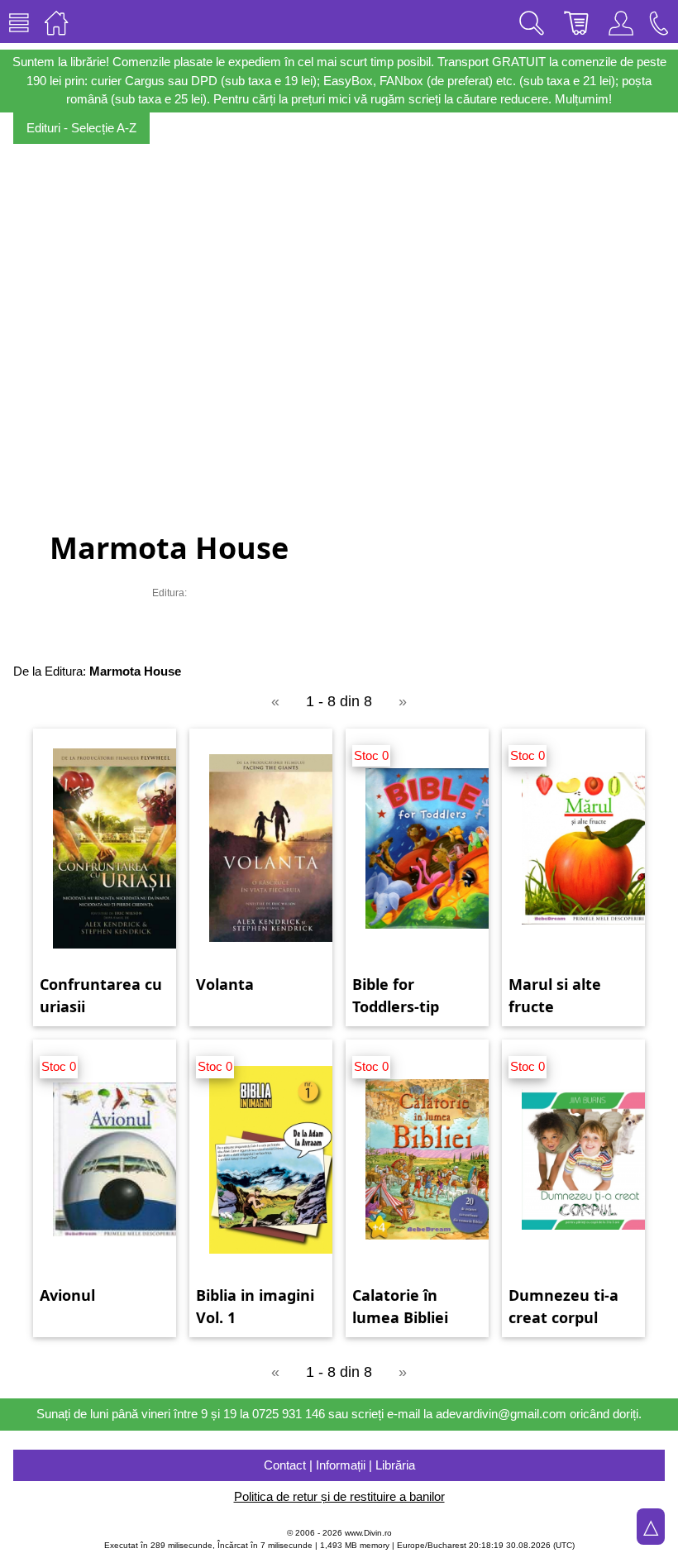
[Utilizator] (621, 21)
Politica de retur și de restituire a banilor (339, 1496)
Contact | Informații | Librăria (339, 1465)
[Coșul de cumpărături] (576, 21)
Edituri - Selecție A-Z (81, 128)
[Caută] (532, 21)
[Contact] (659, 21)
